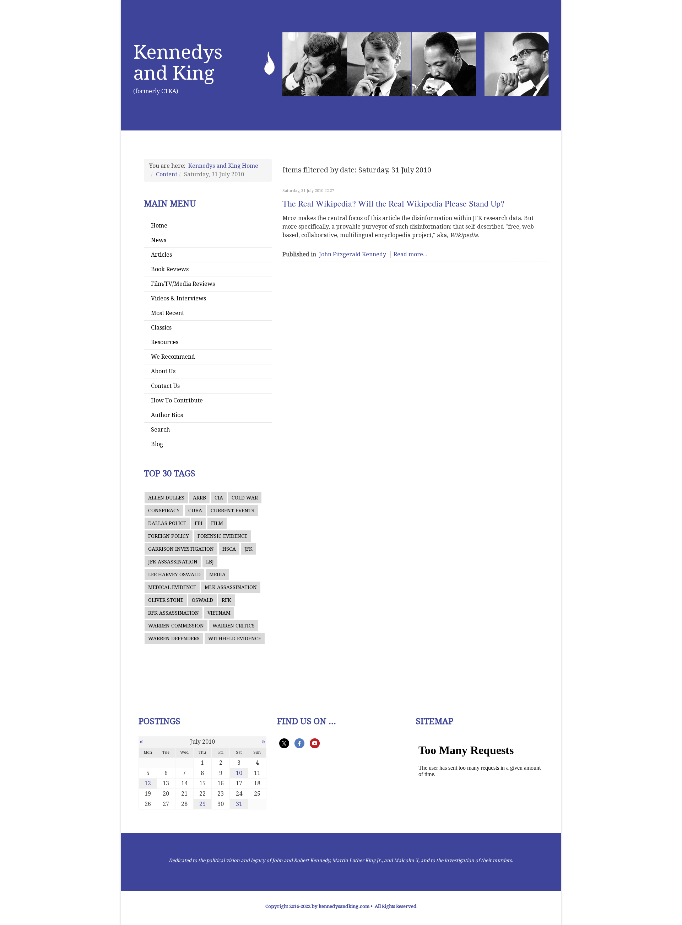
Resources (164, 342)
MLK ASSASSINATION (231, 587)
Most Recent (167, 313)
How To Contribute (177, 400)
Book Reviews (170, 269)
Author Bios (167, 415)
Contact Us (165, 386)
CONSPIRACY (164, 510)
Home (159, 225)
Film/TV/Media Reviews (183, 283)
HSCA (229, 549)
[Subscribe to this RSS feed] (546, 180)
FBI (198, 523)
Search (160, 429)
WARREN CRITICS (233, 626)
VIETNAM (219, 613)
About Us (163, 371)
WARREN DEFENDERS (174, 638)
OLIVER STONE (165, 600)
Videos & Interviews (178, 298)
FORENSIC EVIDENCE (222, 536)
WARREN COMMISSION (176, 626)
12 (148, 783)
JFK (248, 549)
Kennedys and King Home (223, 165)
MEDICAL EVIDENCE (172, 587)
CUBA (195, 510)
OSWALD (202, 600)
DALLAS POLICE (167, 523)
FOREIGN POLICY (168, 536)
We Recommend (173, 356)
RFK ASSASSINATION (173, 613)
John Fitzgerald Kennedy (352, 254)
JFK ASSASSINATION (172, 562)
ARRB (199, 498)
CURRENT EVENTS (232, 510)
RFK (226, 600)
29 (202, 804)
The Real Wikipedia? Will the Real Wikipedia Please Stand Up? (393, 203)
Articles (161, 254)
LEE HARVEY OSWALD (174, 574)
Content (166, 174)
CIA (219, 498)
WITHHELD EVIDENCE (234, 638)
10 (239, 773)
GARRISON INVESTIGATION (181, 549)
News (158, 240)
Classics (161, 327)
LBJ (210, 562)
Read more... (410, 254)
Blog (157, 444)
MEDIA (217, 574)
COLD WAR (245, 498)
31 (239, 804)
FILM (217, 523)
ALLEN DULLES (166, 498)
